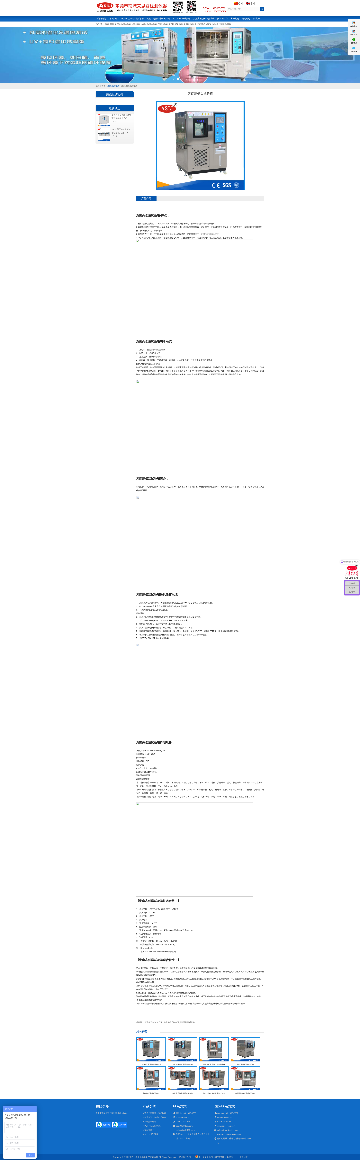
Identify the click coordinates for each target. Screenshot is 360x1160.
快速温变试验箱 (110, 24)
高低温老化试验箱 (124, 24)
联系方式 (180, 1106)
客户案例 (234, 18)
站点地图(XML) (186, 1157)
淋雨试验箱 (135, 24)
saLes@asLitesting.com (227, 1130)
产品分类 (149, 1106)
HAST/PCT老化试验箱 (176, 24)
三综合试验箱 (163, 24)
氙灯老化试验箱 (212, 24)
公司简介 (114, 18)
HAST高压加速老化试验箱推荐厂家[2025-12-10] (121, 132)
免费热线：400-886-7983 (214, 8)
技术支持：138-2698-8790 (214, 11)
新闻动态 (246, 18)
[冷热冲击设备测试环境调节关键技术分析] (104, 126)
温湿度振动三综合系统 (203, 18)
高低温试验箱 (191, 24)
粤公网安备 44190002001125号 (212, 1157)
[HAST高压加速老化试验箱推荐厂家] (104, 140)
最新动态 (114, 108)
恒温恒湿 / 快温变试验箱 (132, 18)
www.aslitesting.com (226, 1126)
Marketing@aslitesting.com (229, 1134)
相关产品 (142, 1031)
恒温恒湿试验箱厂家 (153, 1022)
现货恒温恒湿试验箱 (186, 1022)
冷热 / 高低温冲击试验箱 (158, 18)
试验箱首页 (102, 18)
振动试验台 (222, 18)
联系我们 (257, 18)
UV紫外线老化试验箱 (149, 24)
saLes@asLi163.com (185, 1130)
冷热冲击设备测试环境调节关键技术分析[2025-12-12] (121, 118)
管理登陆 (244, 1157)
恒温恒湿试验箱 (225, 24)
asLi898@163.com (184, 1126)
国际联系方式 (224, 1106)
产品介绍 (146, 198)
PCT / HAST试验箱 (181, 18)
